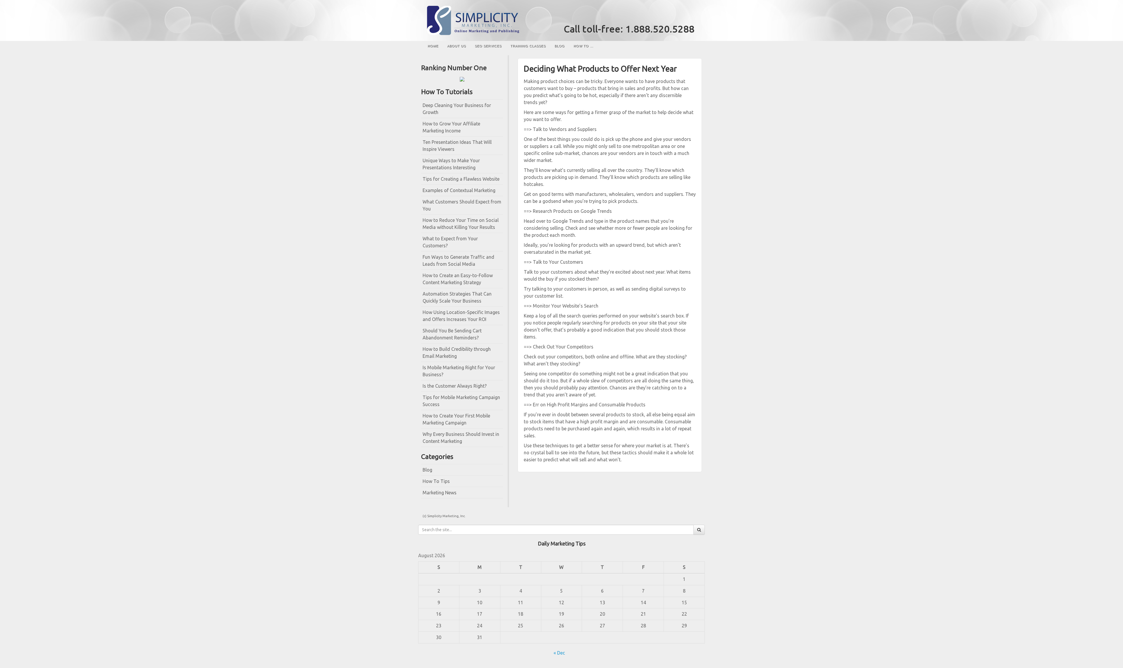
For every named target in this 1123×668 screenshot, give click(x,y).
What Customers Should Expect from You (462, 205)
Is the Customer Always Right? (455, 386)
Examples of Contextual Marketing (459, 190)
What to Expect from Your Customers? (450, 242)
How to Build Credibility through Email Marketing (457, 352)
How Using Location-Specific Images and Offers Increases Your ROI (461, 316)
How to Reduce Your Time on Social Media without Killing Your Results (461, 224)
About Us (456, 46)
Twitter (690, 16)
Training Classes (528, 46)
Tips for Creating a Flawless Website (461, 179)
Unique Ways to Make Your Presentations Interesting (451, 164)
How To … (583, 46)
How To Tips (436, 481)
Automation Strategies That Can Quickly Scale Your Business (457, 297)
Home (433, 46)
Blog (559, 46)
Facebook (682, 16)
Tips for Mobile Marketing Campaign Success (461, 401)
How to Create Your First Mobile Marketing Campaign (456, 419)
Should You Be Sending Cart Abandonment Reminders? (452, 334)
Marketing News (440, 492)
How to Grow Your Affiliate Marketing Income (451, 127)
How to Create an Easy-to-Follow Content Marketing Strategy (458, 279)
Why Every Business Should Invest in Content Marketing (461, 437)
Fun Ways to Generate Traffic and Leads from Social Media (458, 260)
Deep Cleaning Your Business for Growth (457, 109)
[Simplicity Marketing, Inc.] (561, 20)
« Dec (559, 652)
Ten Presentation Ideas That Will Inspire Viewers (457, 145)
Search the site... (694, 46)
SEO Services (488, 46)
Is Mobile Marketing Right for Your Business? (459, 371)
